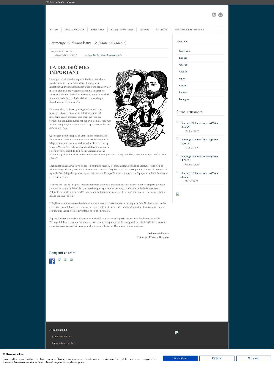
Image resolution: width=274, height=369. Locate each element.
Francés (183, 85)
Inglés (182, 78)
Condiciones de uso (62, 336)
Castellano (184, 50)
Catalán (183, 71)
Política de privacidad (63, 343)
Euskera (183, 57)
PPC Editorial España (55, 2)
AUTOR (144, 29)
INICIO (54, 29)
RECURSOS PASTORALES (189, 29)
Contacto (71, 2)
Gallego (183, 64)
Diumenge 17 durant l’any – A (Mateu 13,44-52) (88, 43)
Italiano (183, 92)
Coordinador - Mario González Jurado (105, 55)
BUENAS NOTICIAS (122, 29)
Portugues (184, 99)
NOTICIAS (162, 29)
